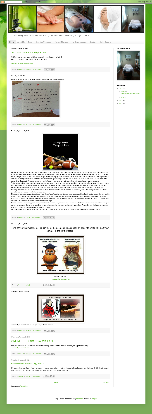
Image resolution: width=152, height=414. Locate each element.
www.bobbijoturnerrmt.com (20, 348)
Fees (30, 42)
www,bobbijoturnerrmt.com (61, 279)
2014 (121, 89)
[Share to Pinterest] (54, 69)
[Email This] (45, 69)
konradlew (79, 399)
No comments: (37, 69)
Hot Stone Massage (79, 42)
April (122, 97)
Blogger (94, 399)
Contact (93, 42)
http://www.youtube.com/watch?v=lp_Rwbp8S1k (27, 364)
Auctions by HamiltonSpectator (29, 52)
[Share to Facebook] (52, 69)
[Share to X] (49, 69)
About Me (21, 42)
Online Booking (105, 42)
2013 (121, 100)
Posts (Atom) (24, 386)
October (123, 91)
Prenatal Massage (61, 42)
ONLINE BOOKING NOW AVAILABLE (33, 341)
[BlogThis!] (47, 69)
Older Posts (105, 383)
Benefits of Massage (43, 42)
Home (11, 42)
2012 (121, 103)
